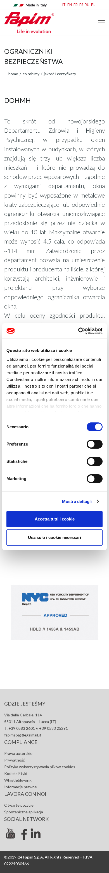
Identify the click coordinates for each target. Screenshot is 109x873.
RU (87, 5)
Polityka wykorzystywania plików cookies (39, 766)
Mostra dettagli (77, 501)
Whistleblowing (18, 780)
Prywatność (14, 760)
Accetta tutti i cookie (55, 519)
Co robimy (30, 73)
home (13, 73)
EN (69, 5)
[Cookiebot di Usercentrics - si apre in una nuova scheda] (78, 331)
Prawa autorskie (18, 753)
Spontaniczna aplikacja (23, 811)
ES (81, 5)
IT (64, 5)
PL (93, 5)
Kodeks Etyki (15, 773)
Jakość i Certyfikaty (59, 73)
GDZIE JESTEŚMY (24, 704)
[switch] (95, 444)
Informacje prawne (20, 786)
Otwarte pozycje (19, 805)
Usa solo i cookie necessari (54, 537)
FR (76, 5)
